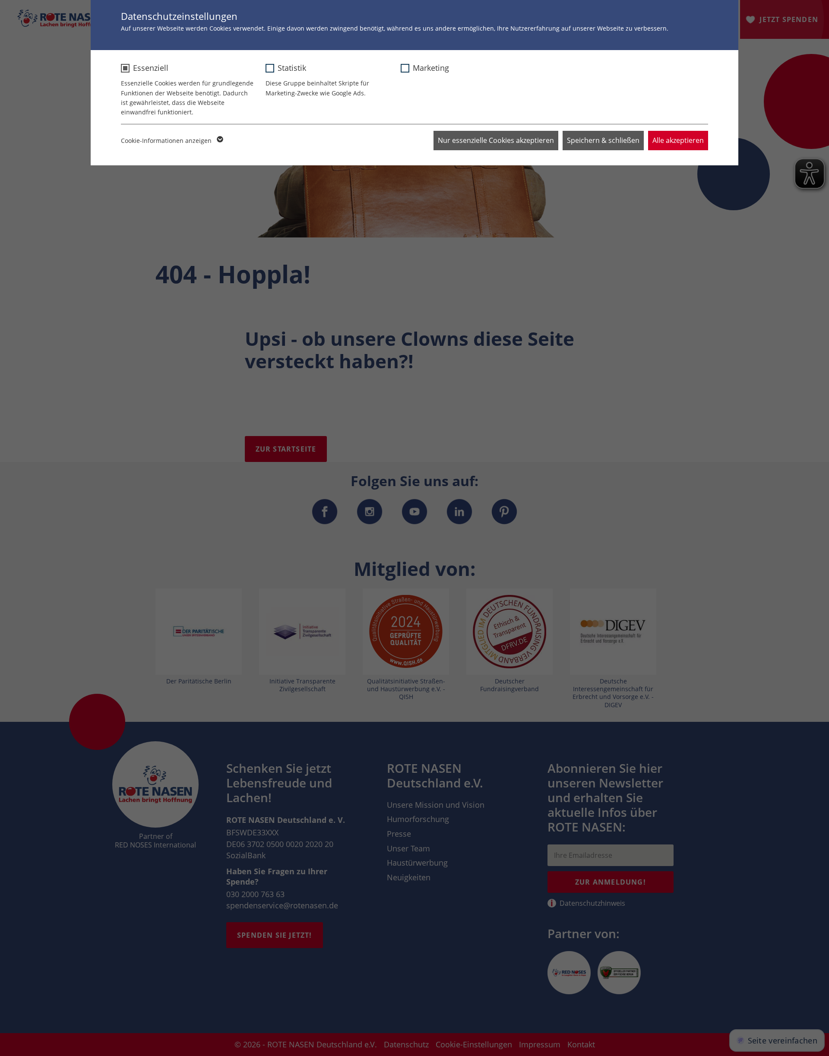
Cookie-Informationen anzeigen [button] (167, 140)
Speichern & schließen (603, 140)
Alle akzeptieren (678, 140)
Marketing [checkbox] (431, 68)
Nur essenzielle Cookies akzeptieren (496, 140)
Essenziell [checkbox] (150, 68)
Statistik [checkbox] (292, 68)
